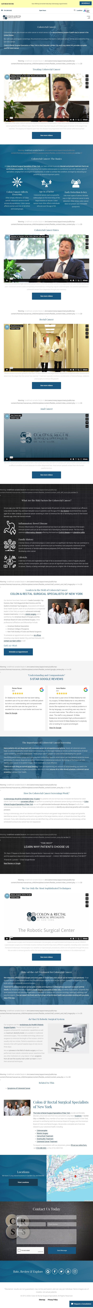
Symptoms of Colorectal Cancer (18, 1088)
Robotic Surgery (42, 1133)
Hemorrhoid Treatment (45, 1136)
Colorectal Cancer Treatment (47, 1141)
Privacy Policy (53, 1300)
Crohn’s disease (64, 532)
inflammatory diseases (33, 532)
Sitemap (42, 1300)
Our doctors (65, 511)
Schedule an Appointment (18, 652)
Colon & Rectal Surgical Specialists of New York (23, 166)
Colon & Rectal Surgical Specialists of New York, (44, 990)
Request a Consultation (82, 1304)
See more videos (46, 135)
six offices (37, 635)
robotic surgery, (30, 614)
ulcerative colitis (79, 532)
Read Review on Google (12, 863)
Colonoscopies (42, 1130)
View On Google (11, 713)
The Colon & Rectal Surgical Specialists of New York (51, 1113)
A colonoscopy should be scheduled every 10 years (22, 799)
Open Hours (42, 10)
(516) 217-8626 (10, 645)
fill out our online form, (79, 1145)
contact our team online (12, 641)
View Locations (23, 1182)
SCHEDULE (86, 3)
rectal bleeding (32, 766)
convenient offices (27, 801)
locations (78, 1116)
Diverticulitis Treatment (45, 1139)
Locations (79, 10)
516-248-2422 (8, 10)
